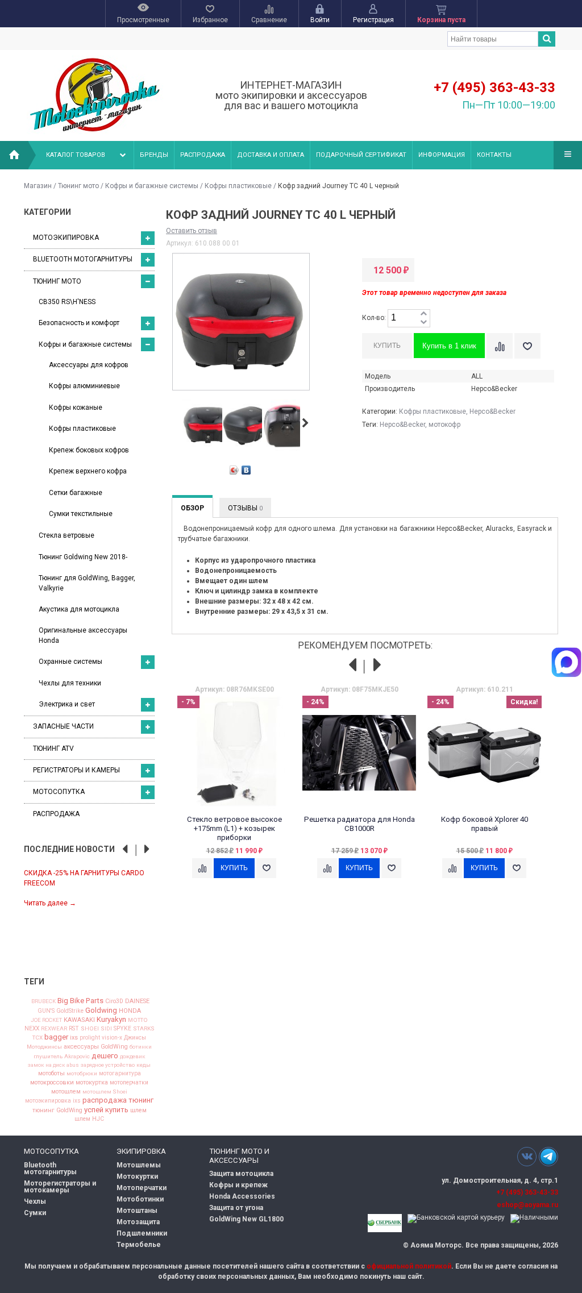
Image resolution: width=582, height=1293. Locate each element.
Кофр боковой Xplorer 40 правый (484, 824)
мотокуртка (92, 1083)
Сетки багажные (75, 493)
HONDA (130, 1011)
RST (74, 1029)
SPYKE (122, 1029)
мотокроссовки (52, 1083)
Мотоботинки (140, 1199)
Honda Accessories (242, 1196)
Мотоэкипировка (66, 238)
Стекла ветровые (66, 535)
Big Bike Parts (80, 1000)
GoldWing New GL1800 (246, 1219)
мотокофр (444, 425)
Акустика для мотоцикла (79, 609)
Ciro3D (114, 1002)
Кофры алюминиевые (84, 386)
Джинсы (135, 1038)
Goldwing (101, 1010)
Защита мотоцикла (241, 1174)
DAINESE (137, 1002)
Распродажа (202, 155)
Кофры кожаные (75, 407)
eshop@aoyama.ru (527, 1205)
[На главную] (14, 155)
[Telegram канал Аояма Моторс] (548, 1159)
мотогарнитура (120, 1073)
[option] (89, 887)
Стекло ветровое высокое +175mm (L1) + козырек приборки (234, 828)
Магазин (38, 186)
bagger (56, 1037)
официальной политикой (409, 1266)
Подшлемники (142, 1233)
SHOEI (90, 1029)
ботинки (141, 1047)
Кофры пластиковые (238, 186)
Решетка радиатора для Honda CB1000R (359, 824)
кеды (143, 1065)
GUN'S (46, 1011)
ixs (74, 1038)
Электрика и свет (67, 704)
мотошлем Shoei (104, 1092)
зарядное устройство (108, 1065)
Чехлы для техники (70, 683)
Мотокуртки (137, 1176)
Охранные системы (70, 662)
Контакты (494, 155)
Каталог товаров (75, 155)
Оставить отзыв (191, 231)
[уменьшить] (423, 322)
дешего (105, 1055)
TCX (37, 1038)
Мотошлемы (139, 1165)
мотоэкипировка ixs (53, 1101)
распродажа (104, 1100)
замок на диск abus (53, 1065)
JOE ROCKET (46, 1020)
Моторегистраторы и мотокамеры (60, 1186)
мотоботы (51, 1074)
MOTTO (138, 1020)
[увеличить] (423, 314)
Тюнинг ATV (53, 748)
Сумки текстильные (81, 514)
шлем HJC (89, 1119)
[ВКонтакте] (246, 470)
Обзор (192, 508)
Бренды (154, 155)
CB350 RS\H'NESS (67, 302)
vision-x (112, 1038)
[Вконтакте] (527, 1156)
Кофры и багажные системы (151, 186)
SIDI (106, 1029)
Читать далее (50, 903)
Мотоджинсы (44, 1047)
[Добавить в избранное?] (527, 346)
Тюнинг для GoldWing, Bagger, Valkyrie (87, 583)
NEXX (31, 1029)
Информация (441, 155)
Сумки (35, 1213)
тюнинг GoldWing (57, 1111)
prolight (90, 1038)
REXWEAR (54, 1029)
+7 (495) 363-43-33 (494, 87)
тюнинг (140, 1100)
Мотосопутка (59, 792)
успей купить (106, 1109)
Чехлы (35, 1201)
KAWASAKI (79, 1020)
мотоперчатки (129, 1083)
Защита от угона (236, 1208)
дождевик (133, 1056)
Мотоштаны (137, 1211)
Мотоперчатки (142, 1188)
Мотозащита (138, 1222)
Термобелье (139, 1245)
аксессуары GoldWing (96, 1047)
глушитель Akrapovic (62, 1056)
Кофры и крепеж (238, 1185)
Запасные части (63, 726)
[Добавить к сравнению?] (500, 346)
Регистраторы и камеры (76, 770)
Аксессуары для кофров (88, 365)
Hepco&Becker (492, 411)
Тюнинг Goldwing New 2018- (83, 557)
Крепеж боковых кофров (89, 450)
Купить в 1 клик (449, 346)
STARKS (144, 1029)
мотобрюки (81, 1073)
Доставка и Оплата (270, 155)
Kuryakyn (111, 1019)
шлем (138, 1111)
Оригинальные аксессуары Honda (83, 635)
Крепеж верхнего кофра (88, 471)
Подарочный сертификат (361, 155)
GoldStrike (70, 1011)
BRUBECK (43, 1001)
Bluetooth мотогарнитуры (82, 259)
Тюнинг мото (78, 186)
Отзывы (245, 508)
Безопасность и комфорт (79, 323)
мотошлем (66, 1092)
